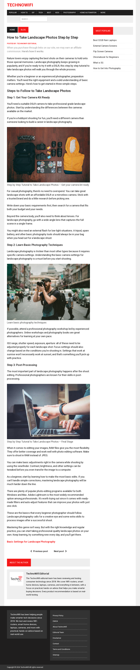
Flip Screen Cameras (103, 51)
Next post (59, 551)
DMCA (55, 621)
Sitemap (56, 655)
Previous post (40, 551)
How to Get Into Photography (107, 68)
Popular (13, 13)
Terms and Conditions (61, 649)
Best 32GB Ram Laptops (105, 40)
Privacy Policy (58, 615)
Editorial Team (58, 632)
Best (49, 13)
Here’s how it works (32, 51)
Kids (57, 13)
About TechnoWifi (60, 627)
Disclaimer (57, 638)
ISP (33, 13)
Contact (56, 644)
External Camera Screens (105, 46)
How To (24, 13)
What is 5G (98, 62)
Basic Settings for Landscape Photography (31, 541)
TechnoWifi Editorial (27, 44)
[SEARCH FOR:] (33, 19)
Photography (69, 13)
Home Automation (88, 13)
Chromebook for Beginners (106, 57)
